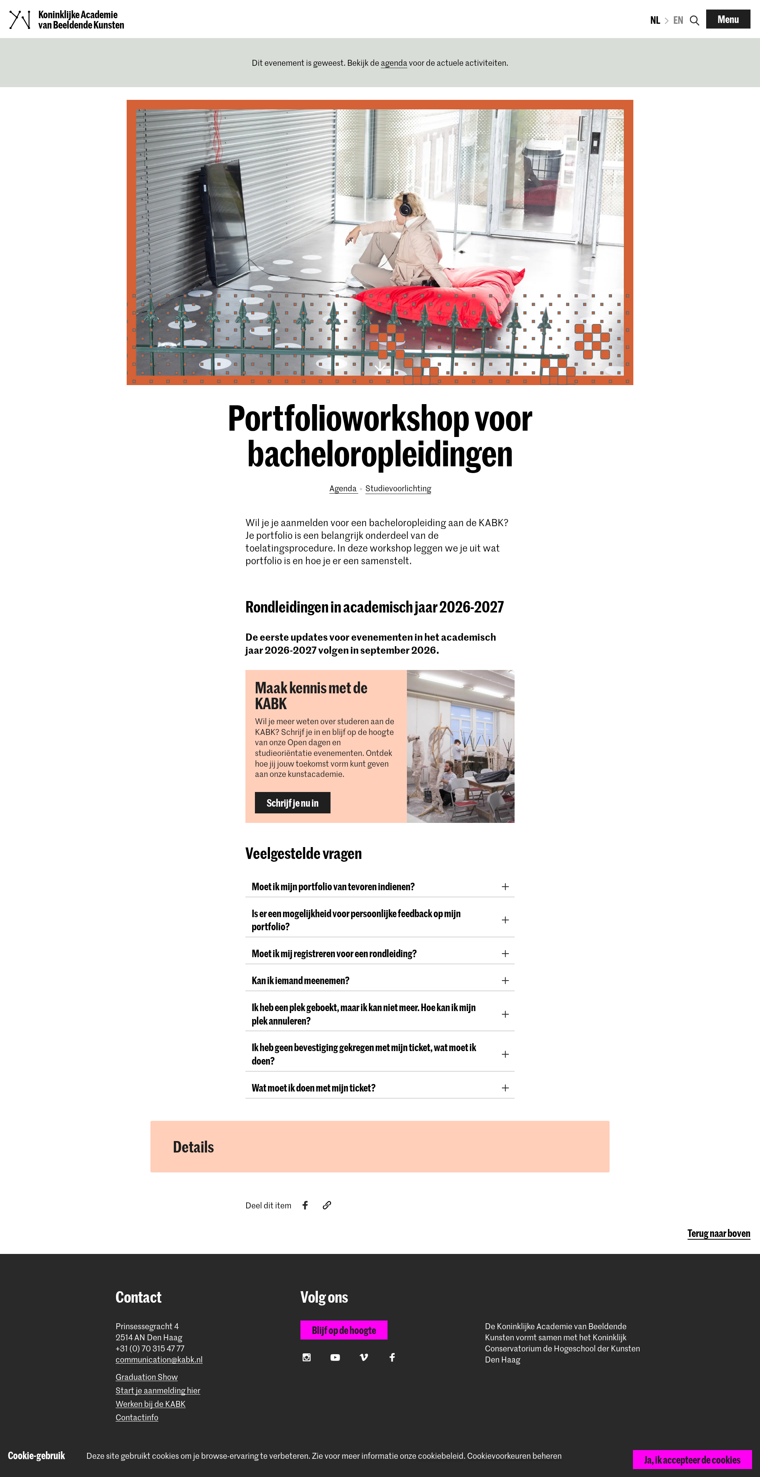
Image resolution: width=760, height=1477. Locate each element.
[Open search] (695, 19)
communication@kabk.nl (159, 1359)
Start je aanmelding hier (158, 1390)
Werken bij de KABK (151, 1404)
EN (678, 20)
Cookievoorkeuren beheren (514, 1456)
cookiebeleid (441, 1455)
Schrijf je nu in (293, 803)
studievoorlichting (398, 488)
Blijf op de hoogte (344, 1330)
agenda (394, 62)
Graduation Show (147, 1377)
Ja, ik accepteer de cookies (692, 1460)
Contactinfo (137, 1417)
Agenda (343, 488)
